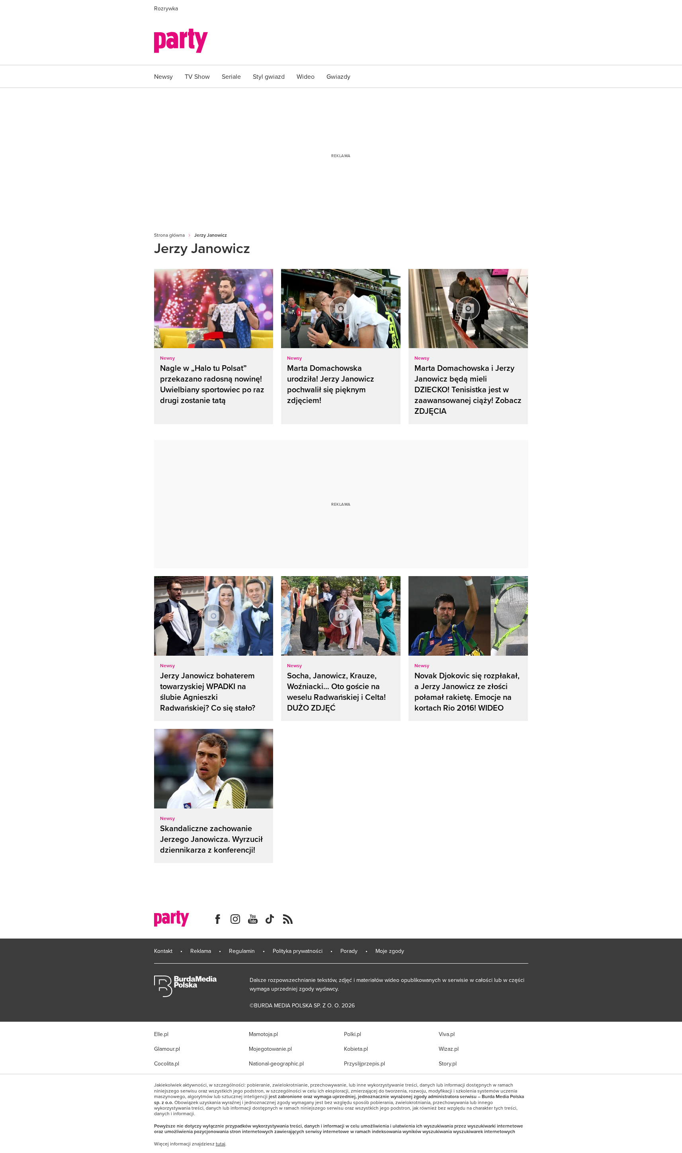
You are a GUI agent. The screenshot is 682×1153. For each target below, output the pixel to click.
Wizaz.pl (449, 1049)
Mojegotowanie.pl (270, 1049)
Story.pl (448, 1063)
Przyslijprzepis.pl (364, 1063)
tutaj (220, 1144)
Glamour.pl (167, 1049)
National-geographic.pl (276, 1063)
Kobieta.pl (356, 1049)
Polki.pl (352, 1034)
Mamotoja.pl (263, 1034)
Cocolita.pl (166, 1063)
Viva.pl (447, 1034)
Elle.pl (161, 1034)
